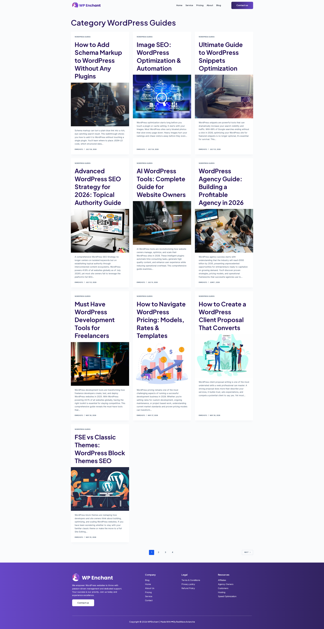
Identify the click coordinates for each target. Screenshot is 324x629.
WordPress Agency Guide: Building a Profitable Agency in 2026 (221, 186)
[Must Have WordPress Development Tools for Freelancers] (100, 364)
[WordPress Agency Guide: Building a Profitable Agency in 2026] (224, 231)
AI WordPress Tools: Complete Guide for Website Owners (161, 182)
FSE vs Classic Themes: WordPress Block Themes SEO (100, 448)
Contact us (242, 5)
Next (246, 552)
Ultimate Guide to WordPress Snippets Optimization (221, 56)
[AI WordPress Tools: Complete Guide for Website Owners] (162, 223)
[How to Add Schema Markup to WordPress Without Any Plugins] (100, 104)
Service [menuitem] (189, 5)
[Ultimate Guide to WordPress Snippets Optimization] (224, 96)
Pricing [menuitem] (200, 5)
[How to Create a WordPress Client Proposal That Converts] (224, 356)
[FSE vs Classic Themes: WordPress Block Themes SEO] (100, 489)
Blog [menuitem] (218, 5)
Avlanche (190, 621)
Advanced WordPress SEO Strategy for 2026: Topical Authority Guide (98, 186)
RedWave (181, 621)
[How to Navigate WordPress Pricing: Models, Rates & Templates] (162, 364)
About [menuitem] (210, 5)
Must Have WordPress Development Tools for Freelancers (95, 319)
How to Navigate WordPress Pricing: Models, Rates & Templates (161, 319)
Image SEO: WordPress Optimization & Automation (159, 56)
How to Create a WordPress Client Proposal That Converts (222, 315)
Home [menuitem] (179, 5)
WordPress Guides (82, 37)
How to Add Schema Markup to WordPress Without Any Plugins (98, 60)
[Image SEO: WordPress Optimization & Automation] (162, 96)
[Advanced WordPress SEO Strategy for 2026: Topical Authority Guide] (100, 231)
